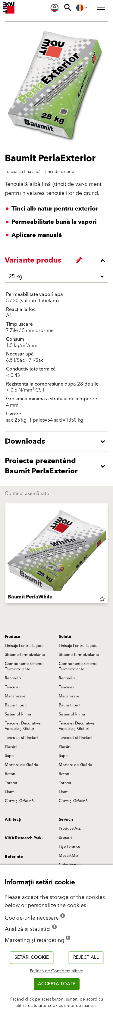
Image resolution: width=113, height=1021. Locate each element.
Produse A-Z (70, 828)
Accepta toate (56, 984)
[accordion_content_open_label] (58, 441)
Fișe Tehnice (69, 846)
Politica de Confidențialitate (56, 971)
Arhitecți (13, 819)
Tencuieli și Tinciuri (21, 737)
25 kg (15, 276)
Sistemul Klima (18, 714)
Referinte (14, 856)
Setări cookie (31, 957)
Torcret (11, 783)
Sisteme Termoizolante (25, 654)
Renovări (13, 678)
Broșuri (65, 837)
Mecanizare (15, 696)
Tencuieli (12, 687)
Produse (12, 636)
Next (107, 554)
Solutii (65, 636)
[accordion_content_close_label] (58, 260)
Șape (9, 755)
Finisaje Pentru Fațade (24, 645)
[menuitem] (54, 7)
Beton (10, 773)
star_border (102, 598)
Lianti (9, 792)
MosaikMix (68, 855)
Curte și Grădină (19, 801)
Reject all (86, 957)
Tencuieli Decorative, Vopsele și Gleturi (23, 726)
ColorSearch (70, 864)
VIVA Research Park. (24, 838)
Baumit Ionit (16, 705)
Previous (5, 554)
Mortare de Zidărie (21, 764)
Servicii (66, 819)
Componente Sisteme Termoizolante (24, 666)
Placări (11, 746)
